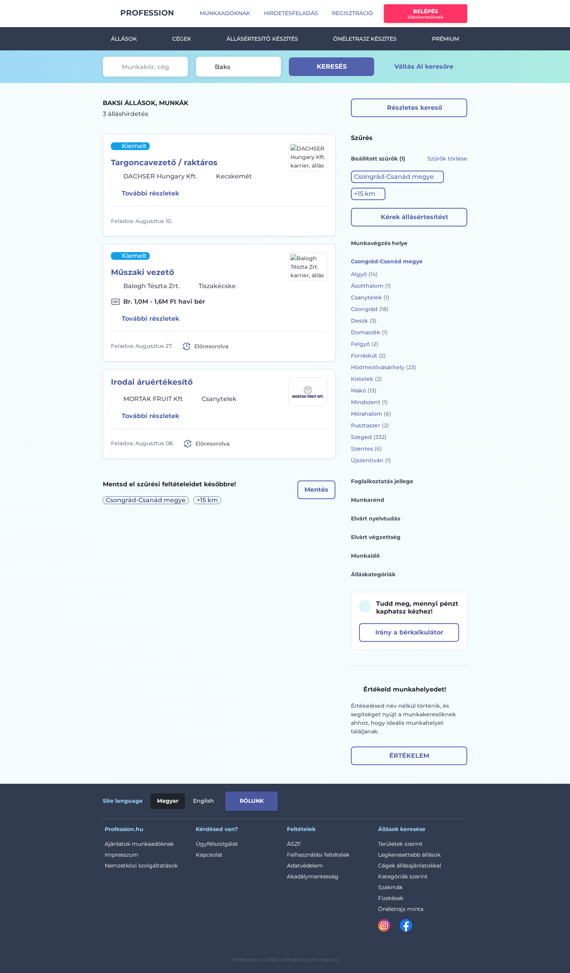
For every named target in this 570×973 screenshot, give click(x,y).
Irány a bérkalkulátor (409, 632)
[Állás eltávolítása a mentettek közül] (320, 221)
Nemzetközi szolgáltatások (141, 865)
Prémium (445, 38)
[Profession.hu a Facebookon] (406, 927)
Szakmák (390, 887)
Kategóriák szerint (403, 876)
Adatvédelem (305, 865)
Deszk (364, 320)
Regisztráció (352, 13)
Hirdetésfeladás (291, 13)
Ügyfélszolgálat (217, 843)
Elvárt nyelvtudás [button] (375, 518)
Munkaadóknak (225, 13)
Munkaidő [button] (365, 555)
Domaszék (369, 332)
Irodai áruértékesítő (152, 382)
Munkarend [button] (367, 499)
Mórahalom (371, 413)
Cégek (181, 38)
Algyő (364, 274)
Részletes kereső (414, 107)
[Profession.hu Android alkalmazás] (431, 799)
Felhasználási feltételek (318, 854)
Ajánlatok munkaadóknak (139, 843)
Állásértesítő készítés (262, 38)
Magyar (167, 800)
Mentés (316, 489)
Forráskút (368, 355)
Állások (124, 38)
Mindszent (369, 402)
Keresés (332, 66)
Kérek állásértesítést (414, 217)
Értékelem (409, 755)
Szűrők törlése (447, 158)
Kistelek (366, 378)
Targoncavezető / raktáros (164, 162)
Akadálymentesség (313, 876)
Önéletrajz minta (400, 909)
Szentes (366, 448)
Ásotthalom (371, 285)
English (203, 800)
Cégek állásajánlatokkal (409, 865)
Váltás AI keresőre (423, 66)
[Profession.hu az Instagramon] (389, 927)
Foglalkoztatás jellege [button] (382, 481)
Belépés (426, 14)
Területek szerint (400, 843)
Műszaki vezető (142, 272)
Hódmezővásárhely (383, 367)
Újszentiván (371, 460)
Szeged (369, 437)
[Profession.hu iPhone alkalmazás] (367, 799)
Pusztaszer (370, 425)
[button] (397, 177)
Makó (364, 390)
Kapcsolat (209, 854)
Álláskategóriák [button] (373, 574)
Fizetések (390, 898)
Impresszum (121, 854)
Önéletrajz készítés (365, 38)
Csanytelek (370, 297)
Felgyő (364, 343)
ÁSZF (294, 843)
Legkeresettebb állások (409, 854)
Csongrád (370, 309)
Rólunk (252, 800)
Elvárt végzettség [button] (376, 537)
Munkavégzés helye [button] (379, 243)
